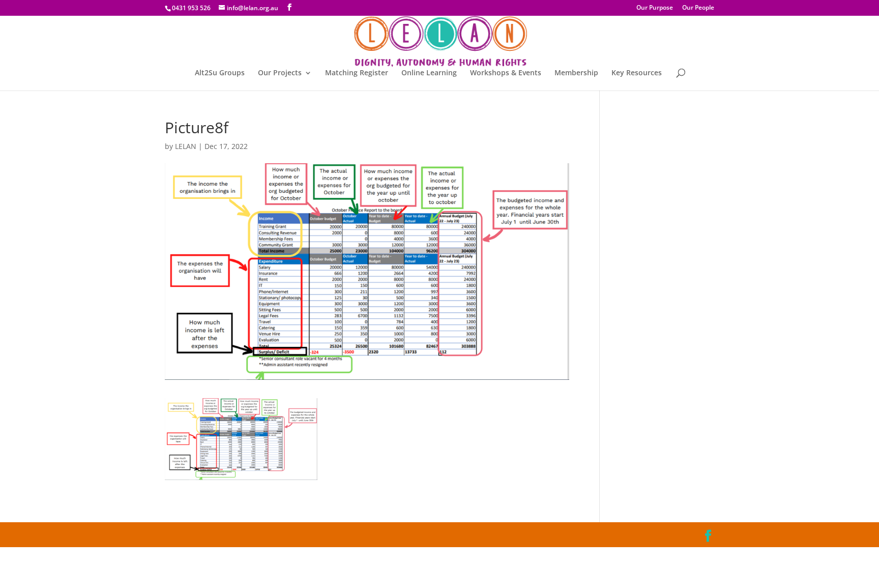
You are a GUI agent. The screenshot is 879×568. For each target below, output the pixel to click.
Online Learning (429, 73)
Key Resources (636, 73)
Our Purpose (654, 8)
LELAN (185, 146)
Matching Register (356, 73)
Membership (576, 73)
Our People (698, 8)
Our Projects (280, 73)
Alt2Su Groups (220, 73)
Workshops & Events (505, 73)
